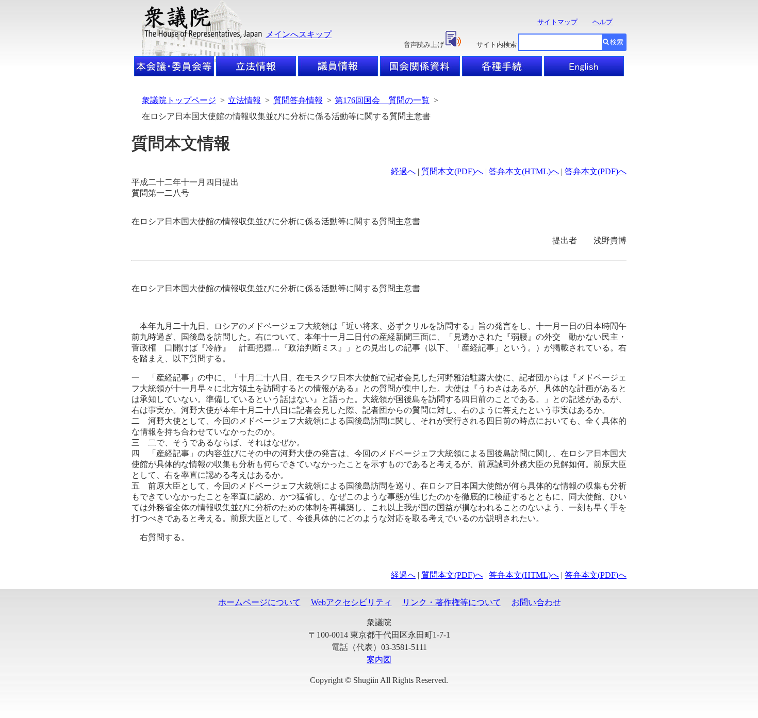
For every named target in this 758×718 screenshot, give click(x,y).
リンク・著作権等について (451, 602)
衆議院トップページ (179, 100)
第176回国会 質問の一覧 (382, 100)
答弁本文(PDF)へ (596, 171)
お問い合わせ (536, 602)
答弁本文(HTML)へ (524, 171)
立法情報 (244, 100)
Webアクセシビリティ (351, 602)
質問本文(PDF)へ (452, 171)
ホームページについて (259, 602)
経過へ (403, 171)
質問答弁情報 (298, 100)
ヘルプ (602, 22)
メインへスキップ (299, 34)
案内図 (379, 659)
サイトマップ (557, 22)
